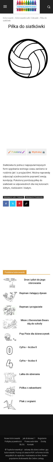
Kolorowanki (8, 18)
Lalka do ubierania (29, 374)
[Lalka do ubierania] (10, 378)
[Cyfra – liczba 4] (10, 364)
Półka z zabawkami (30, 387)
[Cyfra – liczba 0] (10, 351)
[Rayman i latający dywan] (10, 297)
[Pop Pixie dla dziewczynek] (10, 337)
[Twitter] (13, 204)
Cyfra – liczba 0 (28, 347)
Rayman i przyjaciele (30, 306)
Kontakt (30, 444)
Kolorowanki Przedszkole (34, 197)
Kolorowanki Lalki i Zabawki (26, 18)
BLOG (22, 444)
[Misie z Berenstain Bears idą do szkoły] (10, 324)
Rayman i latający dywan (33, 293)
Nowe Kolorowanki (12, 438)
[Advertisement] (26, 113)
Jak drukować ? (29, 438)
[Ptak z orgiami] (10, 405)
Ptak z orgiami (27, 401)
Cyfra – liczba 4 (28, 360)
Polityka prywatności (13, 441)
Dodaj (43, 441)
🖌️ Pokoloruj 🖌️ (16, 152)
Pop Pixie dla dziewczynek (34, 333)
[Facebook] (6, 204)
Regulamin (42, 438)
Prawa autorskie (31, 441)
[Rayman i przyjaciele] (10, 310)
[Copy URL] (26, 204)
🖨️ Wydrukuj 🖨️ (36, 152)
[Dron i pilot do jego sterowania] (10, 283)
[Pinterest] (19, 204)
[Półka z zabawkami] (10, 391)
